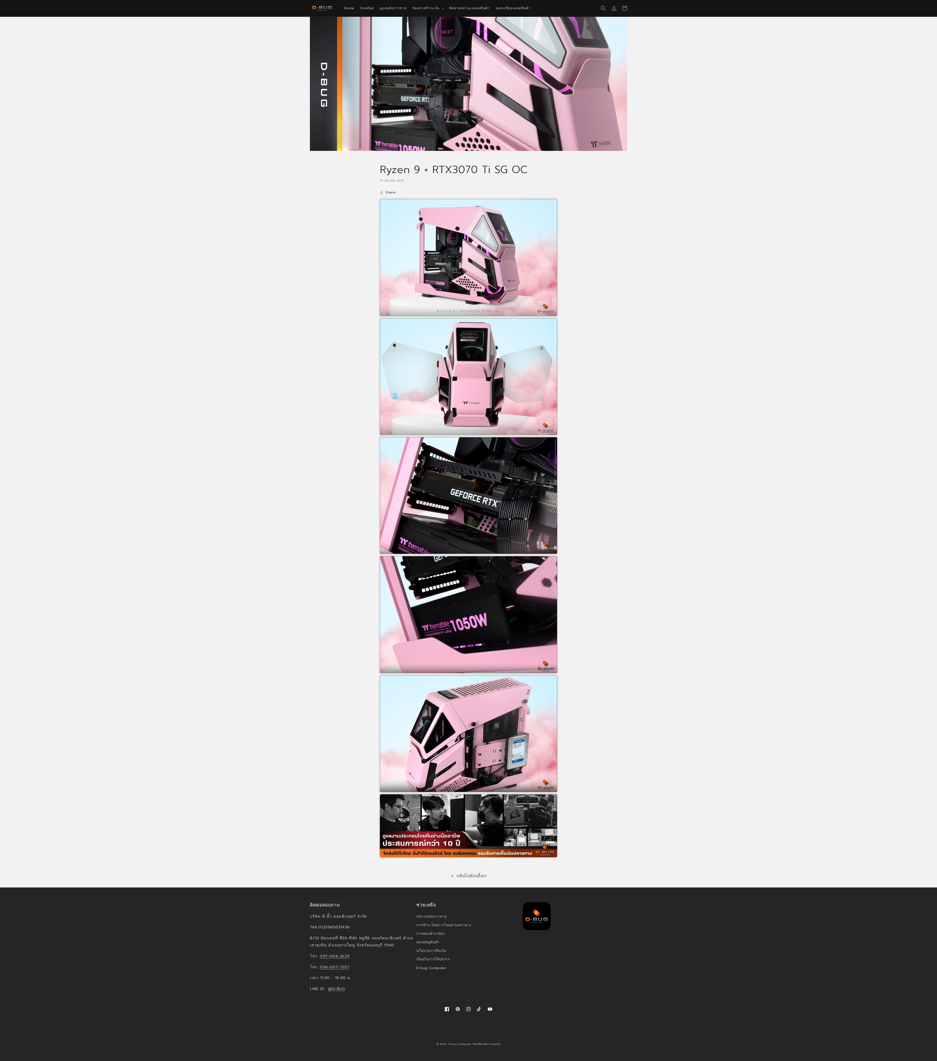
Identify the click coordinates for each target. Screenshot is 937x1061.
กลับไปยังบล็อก (472, 875)
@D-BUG (336, 989)
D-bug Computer (431, 968)
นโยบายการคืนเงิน (431, 950)
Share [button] (391, 192)
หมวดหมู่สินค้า (427, 942)
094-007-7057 (334, 967)
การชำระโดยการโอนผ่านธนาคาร (443, 925)
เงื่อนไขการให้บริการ (433, 959)
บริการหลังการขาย (431, 916)
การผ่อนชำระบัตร (430, 933)
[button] (427, 8)
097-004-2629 (334, 956)
